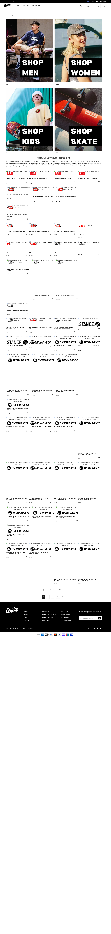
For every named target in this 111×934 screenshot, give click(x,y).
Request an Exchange (47, 617)
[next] (27, 172)
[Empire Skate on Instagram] (10, 1)
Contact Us (27, 620)
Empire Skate (16, 628)
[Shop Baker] (57, 244)
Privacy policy (30, 628)
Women (23, 5)
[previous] (8, 369)
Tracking (26, 617)
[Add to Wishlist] (27, 183)
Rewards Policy (46, 620)
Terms (23, 628)
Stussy (74, 165)
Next (63, 597)
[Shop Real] (11, 189)
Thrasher (60, 165)
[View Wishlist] (98, 6)
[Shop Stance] (89, 324)
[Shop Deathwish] (82, 226)
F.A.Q (101, 1)
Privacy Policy (64, 611)
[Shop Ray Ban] (9, 173)
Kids (28, 5)
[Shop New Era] (57, 320)
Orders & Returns (65, 617)
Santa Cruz (69, 165)
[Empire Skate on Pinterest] (13, 1)
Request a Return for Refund (49, 614)
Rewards (105, 1)
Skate (32, 5)
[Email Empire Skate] (5, 1)
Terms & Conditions (65, 614)
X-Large (79, 165)
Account (26, 611)
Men (18, 5)
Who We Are (45, 611)
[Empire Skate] (7, 5)
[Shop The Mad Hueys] (41, 342)
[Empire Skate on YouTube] (15, 1)
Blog (97, 1)
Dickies (64, 165)
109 (60, 589)
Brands (37, 5)
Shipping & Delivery (66, 620)
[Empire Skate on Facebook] (8, 1)
